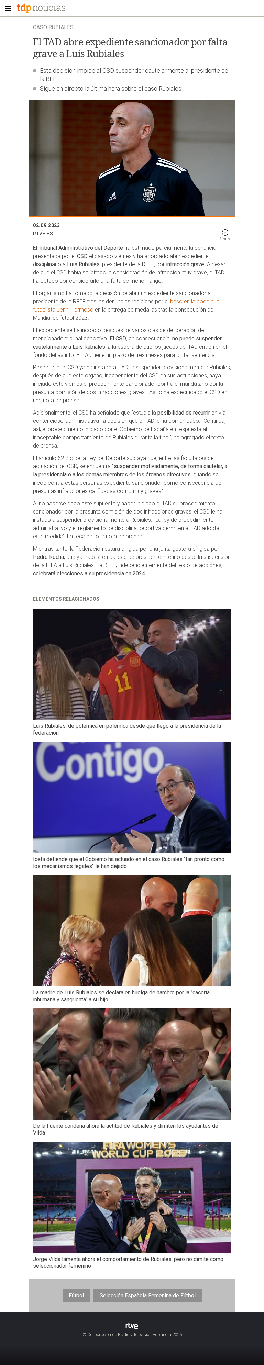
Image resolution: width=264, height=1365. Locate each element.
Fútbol (76, 1295)
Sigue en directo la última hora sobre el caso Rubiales (111, 88)
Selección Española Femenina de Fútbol (148, 1295)
